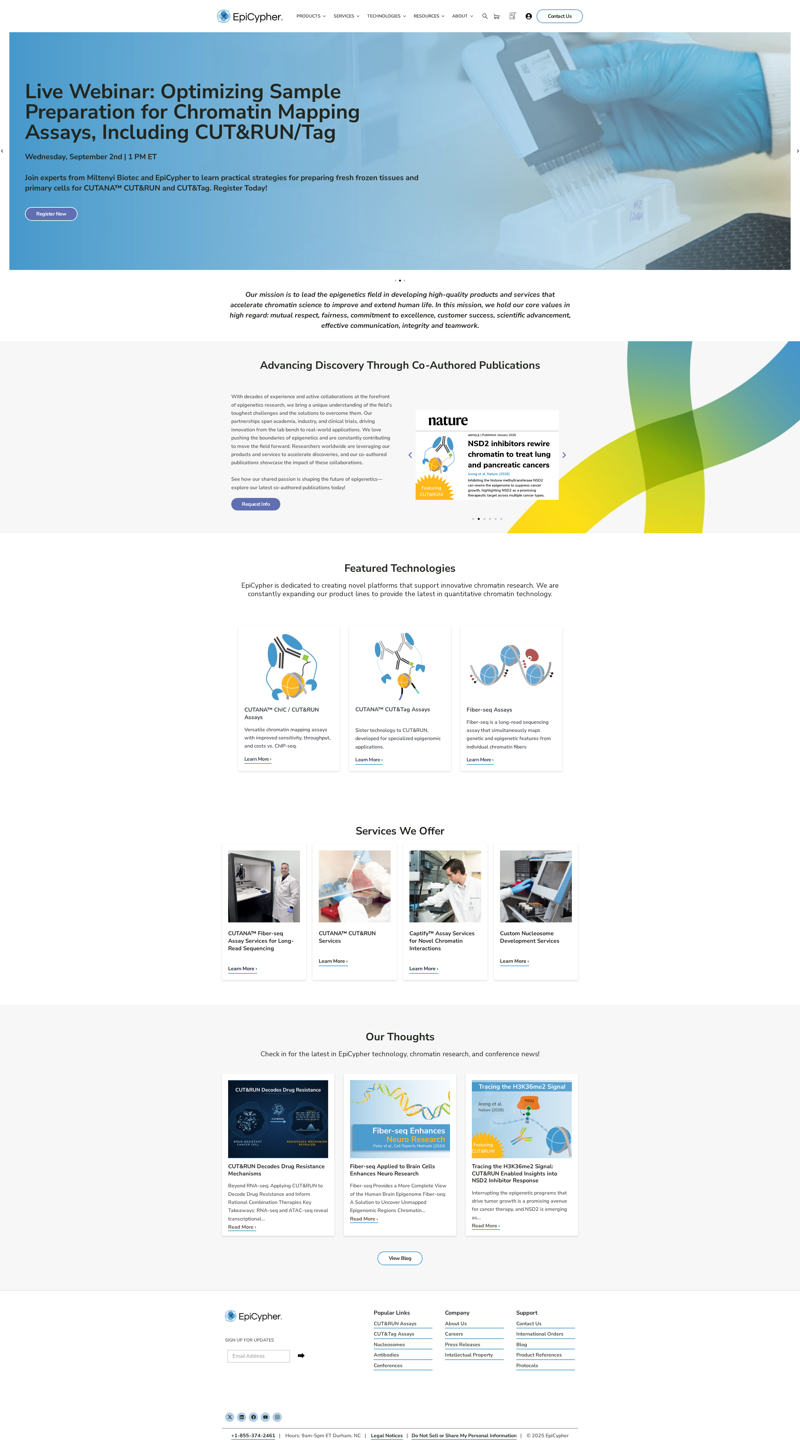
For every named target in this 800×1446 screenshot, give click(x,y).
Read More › (242, 1227)
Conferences (388, 1365)
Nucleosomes (389, 1344)
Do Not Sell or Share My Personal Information (464, 1435)
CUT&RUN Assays (395, 1323)
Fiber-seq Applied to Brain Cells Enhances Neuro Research (392, 1170)
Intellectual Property (469, 1355)
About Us (456, 1323)
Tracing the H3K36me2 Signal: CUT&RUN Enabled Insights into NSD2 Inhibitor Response (514, 1173)
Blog (521, 1344)
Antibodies (386, 1355)
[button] (2, 151)
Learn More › (242, 968)
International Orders (539, 1334)
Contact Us (529, 1323)
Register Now (51, 214)
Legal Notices (387, 1435)
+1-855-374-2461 (253, 1435)
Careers (454, 1334)
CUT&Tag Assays (394, 1334)
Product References (539, 1355)
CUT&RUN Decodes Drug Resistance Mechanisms (276, 1170)
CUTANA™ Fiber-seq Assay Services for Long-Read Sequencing (261, 941)
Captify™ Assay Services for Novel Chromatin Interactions (442, 941)
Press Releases (462, 1344)
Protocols (527, 1365)
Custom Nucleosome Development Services (529, 937)
